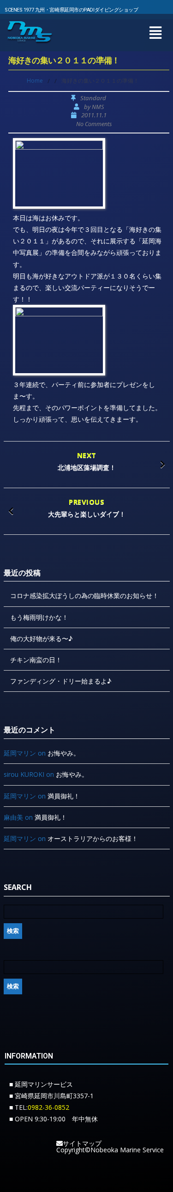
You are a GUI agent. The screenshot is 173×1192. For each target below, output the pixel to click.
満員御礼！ (64, 796)
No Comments (94, 124)
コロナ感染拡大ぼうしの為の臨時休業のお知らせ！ (84, 595)
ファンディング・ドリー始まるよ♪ (60, 681)
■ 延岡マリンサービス (41, 1084)
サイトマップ (82, 1143)
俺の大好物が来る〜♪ (41, 638)
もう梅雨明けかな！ (39, 617)
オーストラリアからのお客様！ (93, 838)
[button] (155, 32)
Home (35, 81)
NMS (98, 107)
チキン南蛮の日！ (36, 659)
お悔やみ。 (64, 753)
